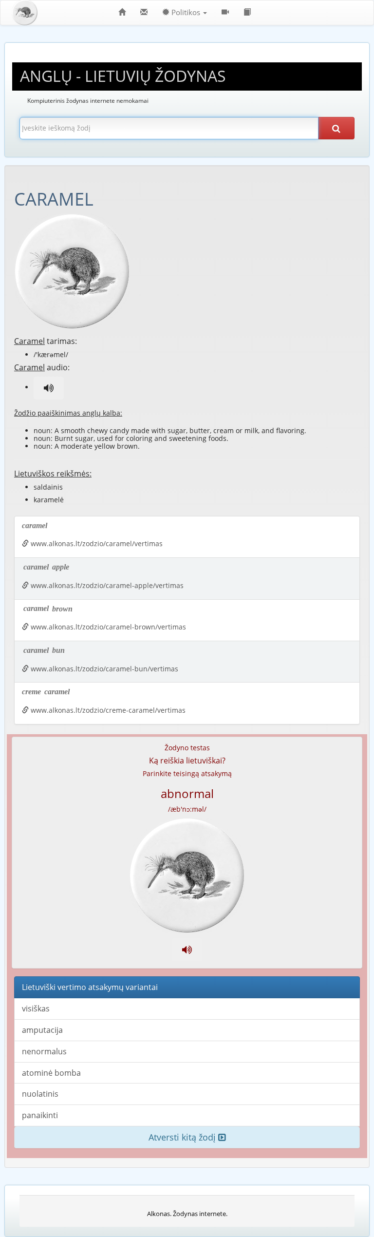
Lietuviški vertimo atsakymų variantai (90, 987)
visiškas (36, 1008)
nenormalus (44, 1051)
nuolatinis (40, 1093)
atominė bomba (51, 1072)
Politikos (185, 12)
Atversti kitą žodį (183, 1137)
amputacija (42, 1030)
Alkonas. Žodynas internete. (187, 1213)
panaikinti (40, 1115)
